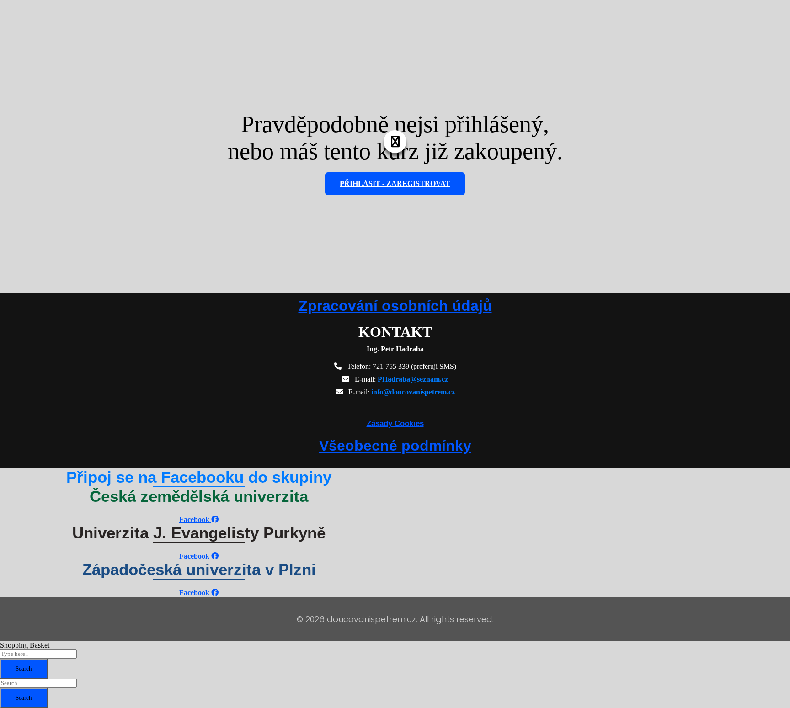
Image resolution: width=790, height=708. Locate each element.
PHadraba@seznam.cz (413, 379)
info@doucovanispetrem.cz (413, 392)
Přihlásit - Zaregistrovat (395, 183)
